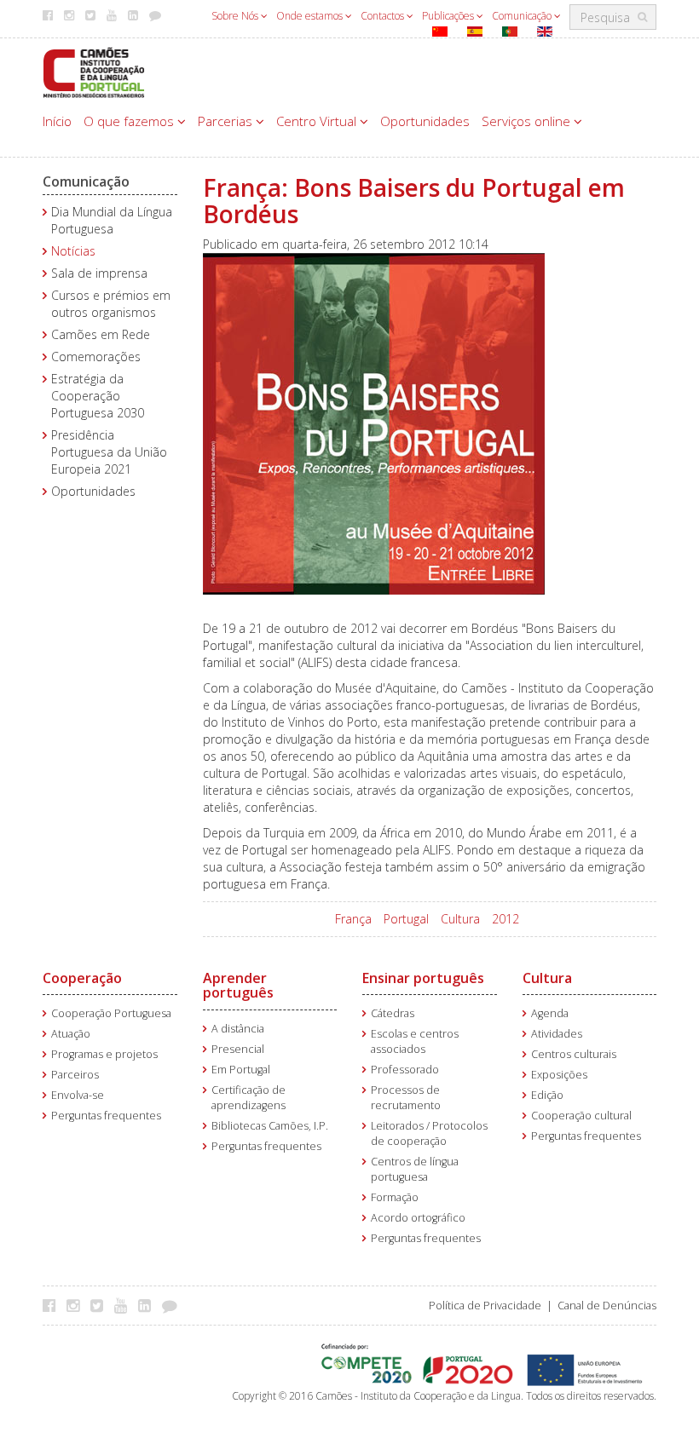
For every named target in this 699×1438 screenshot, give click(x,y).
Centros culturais (573, 1054)
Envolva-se (77, 1095)
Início (57, 120)
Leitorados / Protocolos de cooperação (429, 1133)
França (353, 919)
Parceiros (75, 1074)
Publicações (449, 16)
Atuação (70, 1034)
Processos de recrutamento (406, 1098)
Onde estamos (310, 16)
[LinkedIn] (148, 1305)
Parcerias (227, 120)
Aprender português (238, 986)
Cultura (460, 919)
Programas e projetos (104, 1054)
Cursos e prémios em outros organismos (110, 303)
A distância (237, 1028)
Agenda (550, 1013)
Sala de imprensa (99, 273)
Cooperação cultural (581, 1115)
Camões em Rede (100, 334)
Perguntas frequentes (106, 1115)
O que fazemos (130, 120)
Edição (547, 1095)
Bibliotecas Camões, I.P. (269, 1126)
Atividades (556, 1034)
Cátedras (392, 1013)
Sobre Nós (236, 16)
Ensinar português (423, 978)
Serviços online (528, 120)
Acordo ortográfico (418, 1218)
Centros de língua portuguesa (415, 1169)
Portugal (406, 919)
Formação (395, 1197)
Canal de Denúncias (606, 1305)
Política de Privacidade (485, 1305)
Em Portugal (240, 1069)
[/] (94, 71)
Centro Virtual (318, 120)
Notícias (73, 251)
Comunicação (523, 16)
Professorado (405, 1069)
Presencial (237, 1049)
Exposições (559, 1074)
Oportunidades (425, 120)
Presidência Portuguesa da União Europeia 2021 (109, 452)
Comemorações (96, 356)
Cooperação (82, 978)
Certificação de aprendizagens (248, 1098)
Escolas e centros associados (415, 1041)
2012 (505, 919)
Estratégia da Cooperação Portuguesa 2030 (97, 396)
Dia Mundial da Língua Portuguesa (111, 220)
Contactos (384, 16)
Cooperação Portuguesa (111, 1013)
